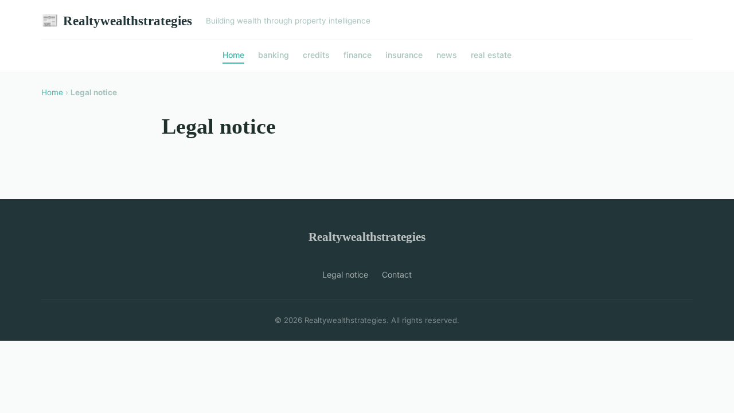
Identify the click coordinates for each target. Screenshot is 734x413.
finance (357, 55)
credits (316, 55)
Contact (397, 274)
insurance (404, 55)
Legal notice (345, 274)
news (446, 55)
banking (273, 55)
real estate (491, 55)
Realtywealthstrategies (116, 20)
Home (233, 55)
